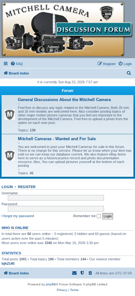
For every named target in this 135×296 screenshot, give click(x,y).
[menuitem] (16, 64)
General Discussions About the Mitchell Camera (64, 99)
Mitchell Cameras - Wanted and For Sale (57, 138)
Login (7, 187)
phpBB (51, 284)
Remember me (85, 216)
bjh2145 (8, 263)
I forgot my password (18, 216)
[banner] (67, 29)
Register (26, 187)
